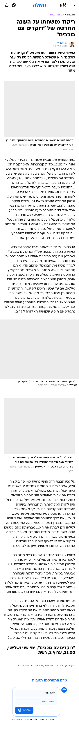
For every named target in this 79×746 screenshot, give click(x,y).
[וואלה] (39, 5)
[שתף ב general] (7, 5)
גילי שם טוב (36, 666)
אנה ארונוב (23, 666)
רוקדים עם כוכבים (65, 666)
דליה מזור (49, 666)
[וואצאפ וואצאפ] (14, 5)
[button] (63, 5)
